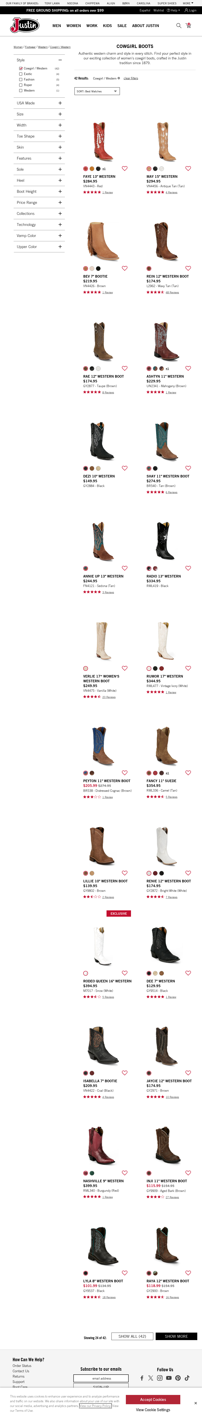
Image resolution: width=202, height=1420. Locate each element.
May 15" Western (162, 176)
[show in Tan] (149, 468)
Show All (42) (136, 1337)
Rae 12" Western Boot (103, 376)
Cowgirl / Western (60, 47)
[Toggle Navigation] (64, 25)
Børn (126, 3)
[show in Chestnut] (161, 368)
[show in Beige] (92, 873)
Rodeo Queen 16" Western (107, 981)
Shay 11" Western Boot (168, 476)
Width (21, 125)
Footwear (30, 47)
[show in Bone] (92, 268)
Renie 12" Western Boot (169, 881)
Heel (20, 180)
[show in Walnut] (155, 368)
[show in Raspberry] (155, 773)
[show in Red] (85, 169)
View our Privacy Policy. (95, 1406)
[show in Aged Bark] (149, 1173)
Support (18, 1381)
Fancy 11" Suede (161, 781)
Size (20, 113)
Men (56, 25)
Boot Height (26, 191)
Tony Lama (52, 3)
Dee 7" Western (161, 981)
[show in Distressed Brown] (155, 1273)
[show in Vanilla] (85, 668)
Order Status (22, 1365)
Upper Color (27, 246)
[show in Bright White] (149, 873)
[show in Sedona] (85, 568)
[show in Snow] (85, 973)
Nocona (72, 3)
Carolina (143, 3)
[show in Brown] (85, 268)
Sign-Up (101, 1387)
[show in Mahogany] (149, 368)
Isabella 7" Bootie (100, 1081)
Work (91, 25)
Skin (20, 147)
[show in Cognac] (92, 169)
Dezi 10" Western (99, 476)
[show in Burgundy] (85, 1173)
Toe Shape (26, 136)
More (187, 3)
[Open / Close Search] (179, 25)
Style (21, 59)
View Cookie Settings (153, 1409)
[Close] (195, 1403)
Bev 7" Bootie (95, 276)
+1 (104, 168)
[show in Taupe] (85, 368)
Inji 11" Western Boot (167, 1181)
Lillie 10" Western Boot (105, 881)
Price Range (27, 202)
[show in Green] (92, 1173)
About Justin (145, 25)
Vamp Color (26, 235)
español (145, 10)
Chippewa (92, 3)
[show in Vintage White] (161, 169)
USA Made (26, 102)
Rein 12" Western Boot (168, 276)
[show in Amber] (92, 773)
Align (111, 3)
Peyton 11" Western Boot (106, 781)
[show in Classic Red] (155, 873)
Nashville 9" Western (103, 1181)
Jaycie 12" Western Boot (169, 1081)
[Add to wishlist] (124, 169)
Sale (122, 25)
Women (73, 25)
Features (24, 158)
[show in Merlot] (161, 773)
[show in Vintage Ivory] (149, 668)
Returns (18, 1376)
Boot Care (20, 1387)
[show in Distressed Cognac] (85, 773)
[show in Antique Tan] (149, 169)
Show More (181, 1337)
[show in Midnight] (92, 368)
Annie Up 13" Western (103, 576)
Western (43, 47)
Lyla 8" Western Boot (103, 1281)
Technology (26, 224)
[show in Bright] (98, 368)
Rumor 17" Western (165, 676)
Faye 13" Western (99, 176)
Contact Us (21, 1371)
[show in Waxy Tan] (149, 268)
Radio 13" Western (164, 576)
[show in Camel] (149, 773)
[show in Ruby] (92, 1073)
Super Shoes (167, 3)
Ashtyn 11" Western (165, 376)
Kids (107, 25)
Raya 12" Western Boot (168, 1281)
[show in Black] (98, 169)
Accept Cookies (153, 1399)
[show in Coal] (85, 1073)
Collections (26, 213)
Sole (20, 169)
